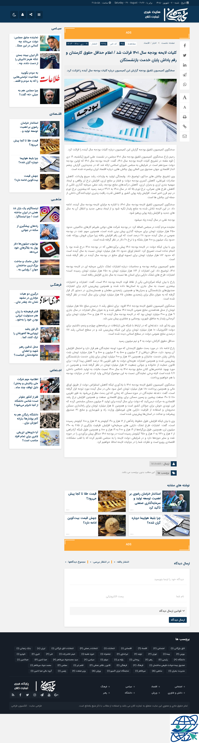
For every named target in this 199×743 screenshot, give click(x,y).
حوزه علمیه (87, 654)
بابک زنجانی (24, 648)
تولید (138, 654)
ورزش (96, 671)
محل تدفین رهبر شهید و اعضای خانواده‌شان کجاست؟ (26, 351)
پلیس (62, 671)
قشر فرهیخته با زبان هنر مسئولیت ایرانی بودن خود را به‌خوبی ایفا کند (26, 317)
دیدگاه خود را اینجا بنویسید (169, 579)
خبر (49, 654)
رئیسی (163, 659)
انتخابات (109, 648)
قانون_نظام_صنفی (100, 665)
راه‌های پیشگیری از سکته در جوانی (27, 228)
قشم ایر (78, 665)
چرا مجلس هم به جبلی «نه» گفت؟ (28, 92)
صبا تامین (41, 659)
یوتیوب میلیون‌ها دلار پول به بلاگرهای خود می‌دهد (26, 248)
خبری (36, 654)
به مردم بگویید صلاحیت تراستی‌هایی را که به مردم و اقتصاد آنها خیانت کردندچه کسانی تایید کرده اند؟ (25, 81)
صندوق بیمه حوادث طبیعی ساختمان (167, 665)
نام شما (180, 596)
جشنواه (105, 654)
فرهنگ (138, 665)
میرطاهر (140, 671)
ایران (41, 648)
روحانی (134, 659)
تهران (152, 654)
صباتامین (22, 659)
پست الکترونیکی (115, 596)
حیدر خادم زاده (67, 654)
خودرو (21, 654)
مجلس (62, 665)
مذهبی (157, 671)
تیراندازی (122, 654)
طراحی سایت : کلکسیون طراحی (26, 706)
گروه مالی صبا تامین (41, 671)
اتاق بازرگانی (178, 648)
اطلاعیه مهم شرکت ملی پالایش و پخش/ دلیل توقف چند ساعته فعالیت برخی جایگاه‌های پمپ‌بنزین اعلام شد (25, 389)
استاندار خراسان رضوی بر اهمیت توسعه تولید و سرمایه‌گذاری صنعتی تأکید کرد (145, 500)
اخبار (154, 43)
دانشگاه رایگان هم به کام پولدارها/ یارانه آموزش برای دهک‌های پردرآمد (26, 420)
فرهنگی (122, 665)
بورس (180, 654)
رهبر (148, 659)
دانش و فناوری (175, 693)
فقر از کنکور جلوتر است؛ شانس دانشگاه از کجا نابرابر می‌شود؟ (26, 401)
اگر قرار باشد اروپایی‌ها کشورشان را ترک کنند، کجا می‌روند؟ (25, 335)
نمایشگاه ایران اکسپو (118, 671)
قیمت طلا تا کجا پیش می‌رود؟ (82, 496)
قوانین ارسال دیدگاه (170, 611)
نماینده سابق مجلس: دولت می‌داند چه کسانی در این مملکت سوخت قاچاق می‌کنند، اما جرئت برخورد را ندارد (26, 47)
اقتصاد (147, 43)
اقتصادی (126, 648)
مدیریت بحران (176, 671)
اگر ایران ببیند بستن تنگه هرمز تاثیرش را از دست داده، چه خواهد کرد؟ (26, 61)
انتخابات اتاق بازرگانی (62, 648)
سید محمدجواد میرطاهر (65, 659)
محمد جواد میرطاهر (40, 665)
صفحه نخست (168, 43)
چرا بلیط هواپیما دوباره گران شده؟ (146, 520)
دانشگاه (179, 659)
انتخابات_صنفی (89, 648)
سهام (104, 659)
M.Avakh (156, 464)
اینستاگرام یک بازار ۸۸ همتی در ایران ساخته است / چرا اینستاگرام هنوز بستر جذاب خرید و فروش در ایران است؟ (25, 218)
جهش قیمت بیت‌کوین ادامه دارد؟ (81, 520)
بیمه (166, 654)
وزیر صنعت (79, 671)
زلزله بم (118, 659)
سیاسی (89, 659)
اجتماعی (159, 648)
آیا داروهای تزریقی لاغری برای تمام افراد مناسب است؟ (26, 436)
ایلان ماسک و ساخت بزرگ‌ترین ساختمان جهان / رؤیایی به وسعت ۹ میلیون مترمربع (26, 269)
